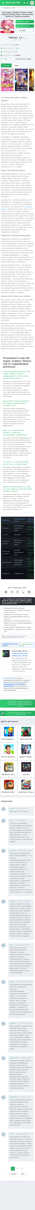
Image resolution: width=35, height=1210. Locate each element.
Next (22, 1174)
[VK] (12, 592)
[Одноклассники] (17, 592)
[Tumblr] (23, 592)
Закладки (22, 30)
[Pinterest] (29, 592)
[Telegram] (6, 592)
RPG (17, 48)
